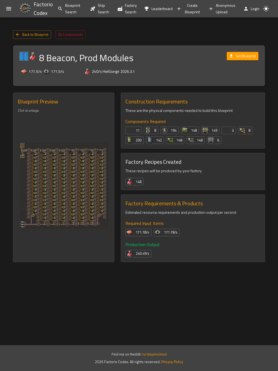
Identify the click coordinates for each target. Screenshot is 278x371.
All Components (70, 34)
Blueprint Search (72, 8)
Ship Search (103, 8)
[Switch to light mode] (266, 8)
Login (255, 8)
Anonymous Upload (225, 8)
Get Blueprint (246, 56)
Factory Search (131, 8)
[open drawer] (8, 8)
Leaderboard (161, 8)
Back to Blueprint (35, 34)
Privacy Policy (172, 361)
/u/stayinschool (154, 354)
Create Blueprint (192, 8)
